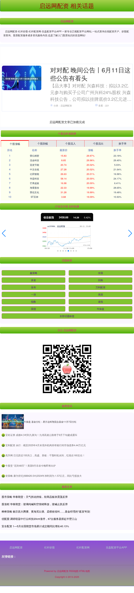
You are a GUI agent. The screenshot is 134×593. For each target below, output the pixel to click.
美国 (100, 294)
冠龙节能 (34, 164)
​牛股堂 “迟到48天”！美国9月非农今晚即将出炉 (30, 465)
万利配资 (100, 287)
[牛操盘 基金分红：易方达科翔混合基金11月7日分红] (13, 421)
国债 (33, 308)
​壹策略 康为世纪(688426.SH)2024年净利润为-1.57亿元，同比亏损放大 (43, 475)
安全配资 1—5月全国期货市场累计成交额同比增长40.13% (35, 526)
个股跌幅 (42, 143)
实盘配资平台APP (116, 547)
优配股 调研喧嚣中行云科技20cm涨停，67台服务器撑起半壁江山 (39, 519)
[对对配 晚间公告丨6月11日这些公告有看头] (21, 79)
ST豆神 (34, 196)
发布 (33, 287)
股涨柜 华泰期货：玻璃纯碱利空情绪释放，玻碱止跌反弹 (35, 504)
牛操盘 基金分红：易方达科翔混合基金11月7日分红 (50, 421)
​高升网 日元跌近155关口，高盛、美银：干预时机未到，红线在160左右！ (45, 455)
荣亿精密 (34, 155)
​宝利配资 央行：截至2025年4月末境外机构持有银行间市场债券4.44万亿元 (45, 445)
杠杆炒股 (49, 547)
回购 (100, 280)
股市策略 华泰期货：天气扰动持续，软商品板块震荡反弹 (35, 497)
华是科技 (34, 178)
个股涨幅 (15, 144)
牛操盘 (100, 308)
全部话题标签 (67, 316)
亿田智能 (34, 174)
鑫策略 (33, 273)
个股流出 (98, 143)
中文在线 (34, 169)
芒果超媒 (34, 183)
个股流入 (70, 143)
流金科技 (34, 160)
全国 (100, 273)
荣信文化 (34, 192)
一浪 (33, 294)
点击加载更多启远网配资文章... (67, 122)
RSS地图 (73, 571)
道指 (100, 301)
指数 (33, 301)
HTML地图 (84, 571)
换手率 (122, 143)
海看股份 (34, 187)
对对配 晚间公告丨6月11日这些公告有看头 (90, 73)
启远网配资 (16, 547)
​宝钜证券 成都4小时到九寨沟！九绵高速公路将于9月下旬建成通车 (41, 435)
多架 (33, 280)
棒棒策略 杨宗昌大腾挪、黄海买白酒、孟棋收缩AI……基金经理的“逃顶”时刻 (46, 511)
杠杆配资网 (83, 547)
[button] (4, 233)
